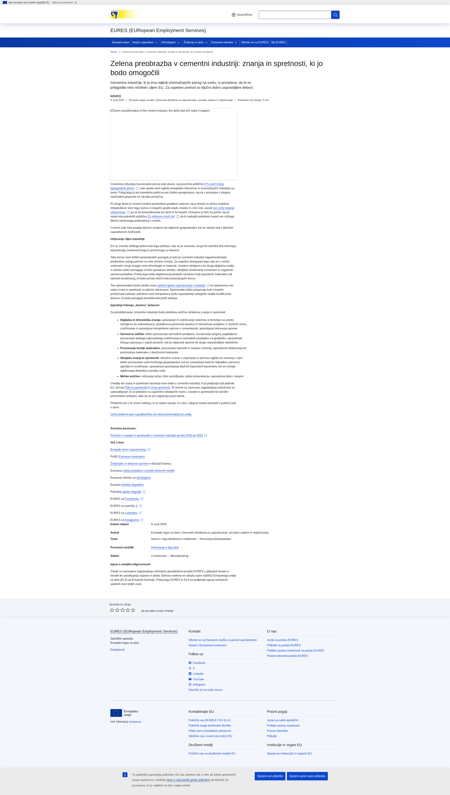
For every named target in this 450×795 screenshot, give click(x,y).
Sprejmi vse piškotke (270, 776)
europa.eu (135, 721)
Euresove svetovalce (132, 456)
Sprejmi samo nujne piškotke (307, 776)
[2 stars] (114, 610)
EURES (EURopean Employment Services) (144, 631)
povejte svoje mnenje (159, 610)
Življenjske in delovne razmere (129, 463)
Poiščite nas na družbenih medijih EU (212, 753)
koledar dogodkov (132, 484)
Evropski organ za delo (165, 532)
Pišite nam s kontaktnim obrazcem (210, 730)
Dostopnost (117, 649)
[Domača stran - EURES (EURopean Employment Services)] (128, 14)
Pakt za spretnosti (136, 387)
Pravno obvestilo (277, 730)
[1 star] (112, 610)
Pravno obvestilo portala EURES (287, 655)
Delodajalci (169, 42)
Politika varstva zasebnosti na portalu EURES (295, 650)
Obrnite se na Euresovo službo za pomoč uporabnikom (223, 639)
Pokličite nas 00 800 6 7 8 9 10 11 (210, 720)
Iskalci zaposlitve (143, 42)
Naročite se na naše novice (206, 689)
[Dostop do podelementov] (157, 42)
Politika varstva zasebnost (283, 725)
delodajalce (143, 477)
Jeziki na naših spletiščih (282, 720)
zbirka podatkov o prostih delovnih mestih (149, 470)
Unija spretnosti (160, 387)
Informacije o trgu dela (165, 547)
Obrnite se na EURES (254, 42)
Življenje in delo (194, 42)
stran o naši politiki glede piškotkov (188, 779)
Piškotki (272, 736)
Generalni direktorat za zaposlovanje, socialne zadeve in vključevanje (225, 532)
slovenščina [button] (244, 14)
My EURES (278, 42)
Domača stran (120, 42)
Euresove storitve (222, 42)
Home (113, 51)
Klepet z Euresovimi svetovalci (208, 645)
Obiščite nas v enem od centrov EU (210, 736)
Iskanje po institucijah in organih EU (289, 753)
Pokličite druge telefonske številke (210, 725)
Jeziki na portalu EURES (282, 639)
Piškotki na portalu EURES (284, 645)
